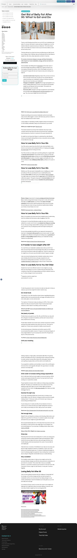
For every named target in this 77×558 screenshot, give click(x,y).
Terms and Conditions (6, 540)
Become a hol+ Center (45, 549)
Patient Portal (31, 4)
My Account (42, 529)
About (10, 4)
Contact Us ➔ (6, 536)
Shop (36, 4)
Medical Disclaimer (5, 545)
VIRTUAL (73, 1)
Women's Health (10, 6)
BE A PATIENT (68, 1)
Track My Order (43, 535)
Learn (6, 6)
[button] (1, 279)
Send (4, 80)
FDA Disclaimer (5, 547)
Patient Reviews (5, 538)
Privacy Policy (4, 542)
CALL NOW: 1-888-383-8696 (61, 1)
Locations (25, 4)
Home (3, 6)
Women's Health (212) (26, 11)
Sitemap (3, 549)
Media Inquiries (62, 529)
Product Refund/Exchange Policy (8, 543)
